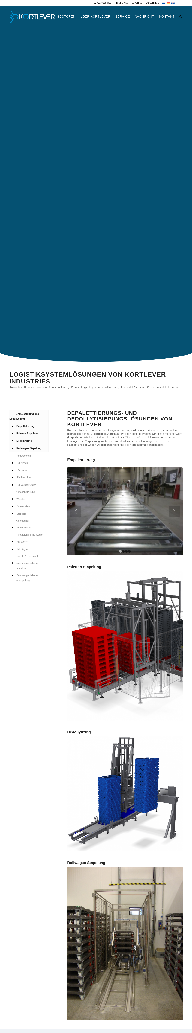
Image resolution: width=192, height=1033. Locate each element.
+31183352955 (103, 3)
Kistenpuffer (22, 520)
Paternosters (23, 506)
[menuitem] (102, 3)
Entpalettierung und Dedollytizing (24, 416)
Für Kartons (22, 470)
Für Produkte (23, 477)
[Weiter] (174, 511)
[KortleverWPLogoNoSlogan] (33, 17)
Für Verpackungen (26, 485)
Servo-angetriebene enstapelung (27, 578)
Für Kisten (22, 462)
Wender (20, 499)
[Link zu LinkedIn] (180, 3)
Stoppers (21, 513)
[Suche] (180, 17)
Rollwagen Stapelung (28, 448)
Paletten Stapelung (27, 433)
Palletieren (22, 541)
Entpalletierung (25, 426)
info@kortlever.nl (130, 3)
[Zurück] (75, 511)
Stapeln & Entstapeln (27, 556)
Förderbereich (23, 455)
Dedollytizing (24, 440)
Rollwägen (22, 549)
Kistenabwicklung (25, 491)
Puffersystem (23, 527)
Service (154, 3)
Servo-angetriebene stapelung (27, 565)
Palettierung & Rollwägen (29, 534)
